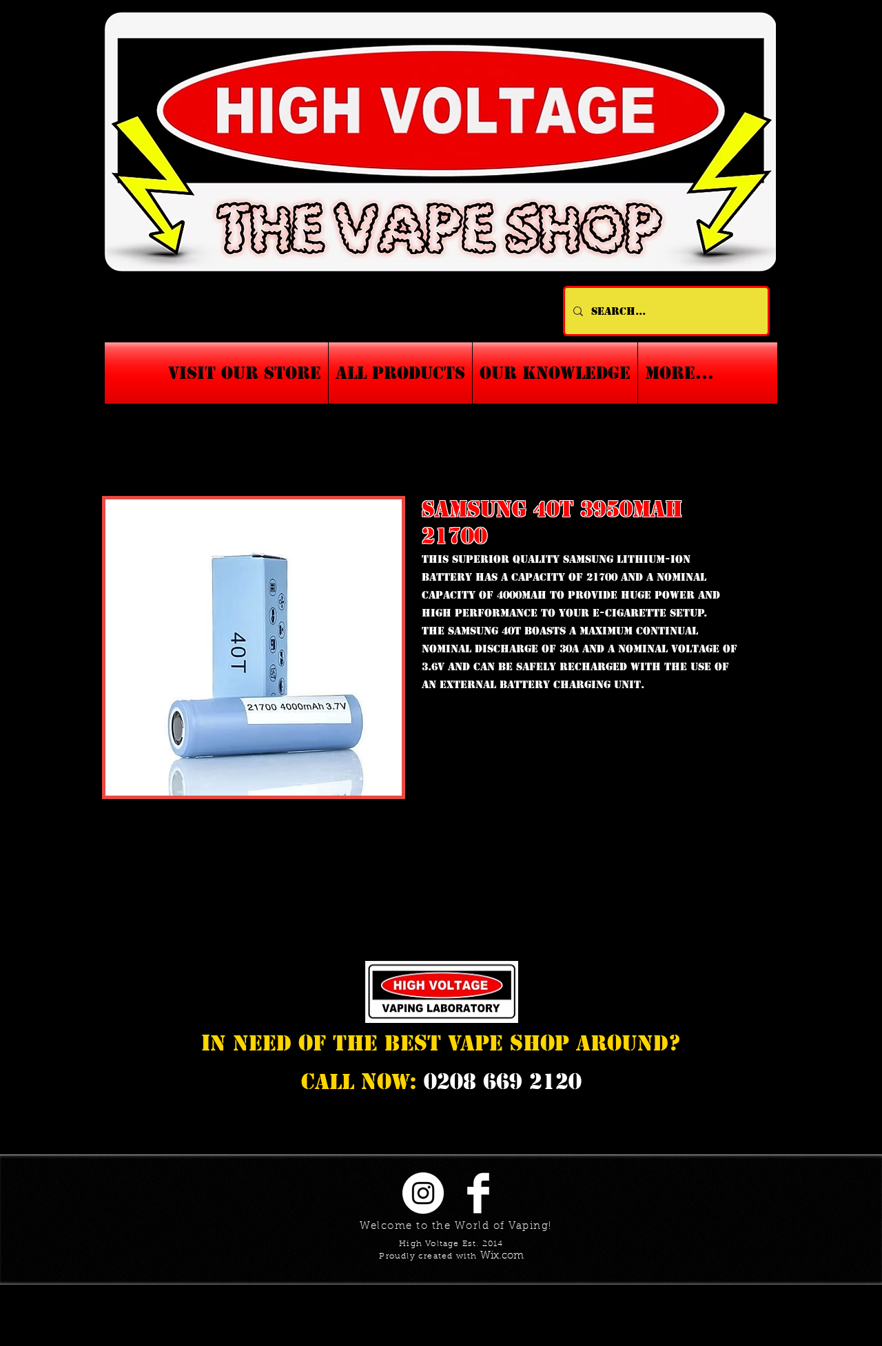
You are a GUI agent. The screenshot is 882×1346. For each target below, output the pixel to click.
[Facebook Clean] (478, 1193)
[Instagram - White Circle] (423, 1193)
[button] (555, 373)
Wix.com (502, 1256)
